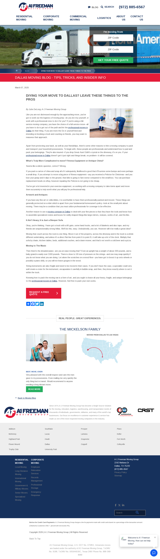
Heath (47, 439)
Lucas (47, 434)
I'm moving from (113, 32)
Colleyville (121, 444)
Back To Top (34, 539)
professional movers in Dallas (44, 281)
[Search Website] (137, 513)
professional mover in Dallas (38, 155)
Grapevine (85, 439)
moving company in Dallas (59, 212)
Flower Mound (14, 444)
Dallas (47, 444)
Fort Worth (121, 439)
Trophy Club (13, 449)
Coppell (84, 444)
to (113, 43)
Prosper (84, 429)
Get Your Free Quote (113, 60)
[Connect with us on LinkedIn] (123, 506)
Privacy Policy (120, 472)
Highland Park (14, 439)
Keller (119, 434)
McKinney (12, 434)
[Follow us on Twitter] (119, 506)
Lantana (84, 434)
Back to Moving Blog (27, 398)
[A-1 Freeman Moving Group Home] (36, 6)
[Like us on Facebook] (115, 506)
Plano (119, 429)
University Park (51, 449)
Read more (34, 389)
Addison (12, 429)
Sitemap (118, 476)
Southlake (49, 429)
